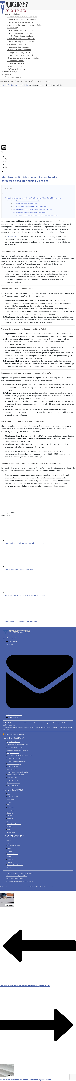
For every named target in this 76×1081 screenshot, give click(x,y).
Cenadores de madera (13, 783)
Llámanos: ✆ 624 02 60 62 (14, 77)
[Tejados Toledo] (38, 7)
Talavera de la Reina (12, 854)
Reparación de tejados (13, 742)
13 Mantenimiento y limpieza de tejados (23, 58)
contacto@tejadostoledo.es (14, 715)
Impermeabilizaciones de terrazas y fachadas (20, 755)
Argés (8, 794)
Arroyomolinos (11, 799)
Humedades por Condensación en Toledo (21, 621)
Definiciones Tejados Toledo (17, 85)
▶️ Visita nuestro (13, 734)
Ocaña (8, 840)
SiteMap (3, 889)
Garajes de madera (12, 786)
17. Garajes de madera (16, 69)
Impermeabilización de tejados (15, 747)
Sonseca (9, 851)
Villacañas (9, 862)
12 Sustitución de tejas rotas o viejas (21, 55)
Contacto (7, 74)
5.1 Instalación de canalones (22, 30)
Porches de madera (12, 780)
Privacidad (56, 886)
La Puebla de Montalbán (14, 824)
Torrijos (9, 856)
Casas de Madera (12, 777)
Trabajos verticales (12, 769)
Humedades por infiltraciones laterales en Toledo (24, 543)
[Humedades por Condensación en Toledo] (18, 619)
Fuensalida (10, 818)
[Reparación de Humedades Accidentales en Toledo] (18, 593)
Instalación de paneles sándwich (16, 761)
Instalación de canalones (14, 758)
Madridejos (10, 827)
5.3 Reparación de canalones (22, 36)
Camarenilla (10, 807)
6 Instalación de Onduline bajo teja (21, 39)
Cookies (63, 886)
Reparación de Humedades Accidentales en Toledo (25, 595)
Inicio (2, 85)
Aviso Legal (49, 886)
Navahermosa (11, 832)
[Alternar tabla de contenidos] (2, 193)
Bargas (9, 802)
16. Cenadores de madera (17, 66)
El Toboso (9, 816)
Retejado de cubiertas (13, 753)
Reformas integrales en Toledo (15, 775)
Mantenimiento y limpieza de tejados (17, 772)
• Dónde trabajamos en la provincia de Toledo (19, 881)
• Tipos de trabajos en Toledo (14, 878)
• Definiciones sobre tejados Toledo (16, 876)
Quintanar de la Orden (13, 846)
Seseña (9, 848)
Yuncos (9, 867)
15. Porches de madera (16, 63)
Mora (8, 829)
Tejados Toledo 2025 (14, 717)
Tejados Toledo (13, 236)
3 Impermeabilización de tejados (20, 22)
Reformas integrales (11, 71)
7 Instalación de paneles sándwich (20, 41)
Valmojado (10, 859)
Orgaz (8, 843)
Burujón (9, 805)
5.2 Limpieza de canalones (21, 33)
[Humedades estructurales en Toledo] (18, 566)
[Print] (2, 171)
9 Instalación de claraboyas (18, 47)
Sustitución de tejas (12, 766)
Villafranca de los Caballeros (15, 865)
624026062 (10, 644)
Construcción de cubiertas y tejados (17, 745)
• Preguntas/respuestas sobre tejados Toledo (19, 873)
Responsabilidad (71, 886)
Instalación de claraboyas (14, 764)
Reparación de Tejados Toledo (17, 886)
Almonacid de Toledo (13, 796)
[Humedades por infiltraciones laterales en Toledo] (18, 540)
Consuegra (10, 813)
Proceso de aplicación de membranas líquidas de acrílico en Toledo (34, 209)
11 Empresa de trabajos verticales (20, 52)
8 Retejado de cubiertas (16, 44)
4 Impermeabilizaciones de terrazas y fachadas (25, 25)
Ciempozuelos (11, 810)
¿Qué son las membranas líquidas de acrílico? (28, 201)
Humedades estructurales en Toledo (19, 569)
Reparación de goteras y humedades (17, 750)
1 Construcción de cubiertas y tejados (22, 17)
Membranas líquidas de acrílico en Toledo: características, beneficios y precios (34, 198)
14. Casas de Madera (15, 61)
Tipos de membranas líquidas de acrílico (27, 204)
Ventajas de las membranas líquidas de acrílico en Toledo (31, 206)
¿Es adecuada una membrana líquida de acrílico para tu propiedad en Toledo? (37, 215)
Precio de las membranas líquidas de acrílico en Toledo (31, 212)
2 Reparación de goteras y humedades (22, 19)
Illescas (9, 821)
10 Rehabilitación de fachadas (19, 50)
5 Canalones (12, 28)
